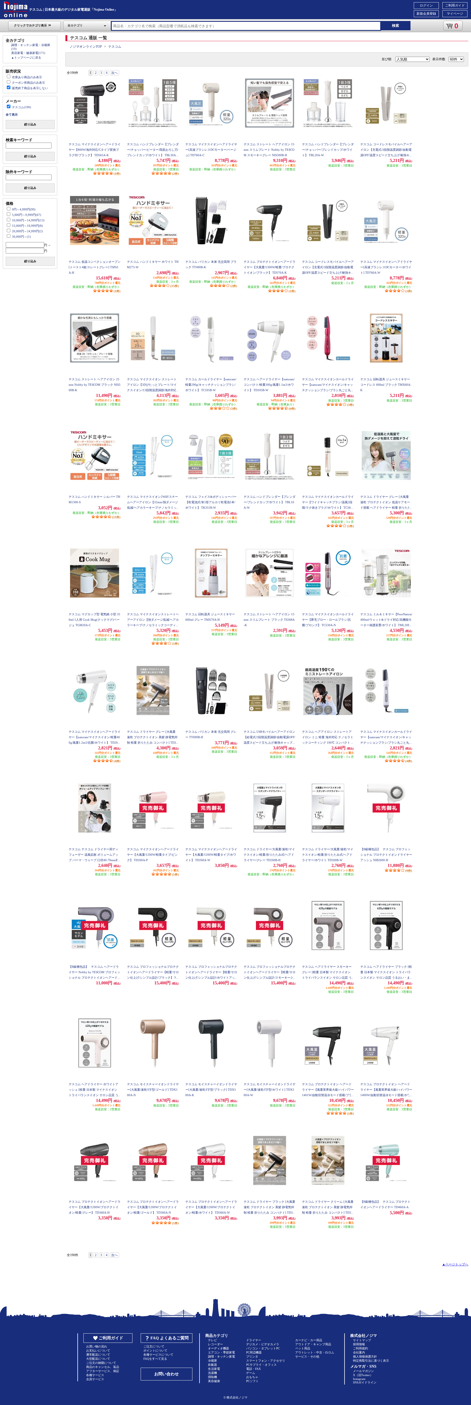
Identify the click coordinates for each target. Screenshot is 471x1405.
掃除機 (212, 1377)
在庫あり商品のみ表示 (27, 77)
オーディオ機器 (218, 1348)
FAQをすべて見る (155, 1358)
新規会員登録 (426, 14)
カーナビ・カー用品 (308, 1340)
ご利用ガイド (455, 5)
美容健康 (214, 1381)
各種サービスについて (158, 1354)
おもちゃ (252, 1377)
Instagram (359, 1378)
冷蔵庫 (212, 1360)
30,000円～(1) (21, 236)
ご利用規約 (360, 1348)
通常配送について (98, 1354)
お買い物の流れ (96, 1346)
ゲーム (250, 1372)
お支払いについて (98, 1350)
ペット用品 (302, 1348)
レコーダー (215, 1344)
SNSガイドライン (364, 1382)
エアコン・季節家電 (221, 1352)
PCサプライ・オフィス (261, 1364)
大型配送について (98, 1358)
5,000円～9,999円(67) (26, 214)
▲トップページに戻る (26, 57)
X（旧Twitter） (363, 1375)
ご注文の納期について (101, 1362)
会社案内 (359, 1352)
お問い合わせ (166, 1374)
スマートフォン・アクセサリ (265, 1360)
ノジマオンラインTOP (86, 47)
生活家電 (214, 1368)
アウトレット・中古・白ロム (314, 1352)
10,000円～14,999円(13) (28, 220)
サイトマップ (362, 1340)
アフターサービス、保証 (102, 1371)
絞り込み (30, 124)
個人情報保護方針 (365, 1356)
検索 (395, 25)
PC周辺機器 (254, 1352)
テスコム (114, 47)
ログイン (426, 5)
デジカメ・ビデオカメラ (262, 1344)
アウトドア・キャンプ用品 (313, 1344)
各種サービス (95, 1375)
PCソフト (252, 1381)
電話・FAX (253, 1368)
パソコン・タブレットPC (263, 1348)
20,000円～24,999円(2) (27, 231)
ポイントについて (155, 1350)
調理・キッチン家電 (221, 1356)
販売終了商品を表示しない (30, 88)
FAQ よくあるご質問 (169, 1338)
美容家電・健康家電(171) (28, 53)
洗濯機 (212, 1372)
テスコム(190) (21, 107)
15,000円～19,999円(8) (27, 225)
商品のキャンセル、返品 (102, 1366)
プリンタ (252, 1356)
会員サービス (95, 1379)
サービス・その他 (307, 1356)
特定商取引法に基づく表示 (371, 1360)
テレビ (212, 1340)
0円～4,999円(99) (23, 209)
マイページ (455, 14)
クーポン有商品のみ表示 (28, 82)
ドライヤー (253, 1340)
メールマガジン (363, 1371)
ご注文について (153, 1346)
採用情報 (359, 1344)
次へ (114, 73)
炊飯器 (212, 1364)
